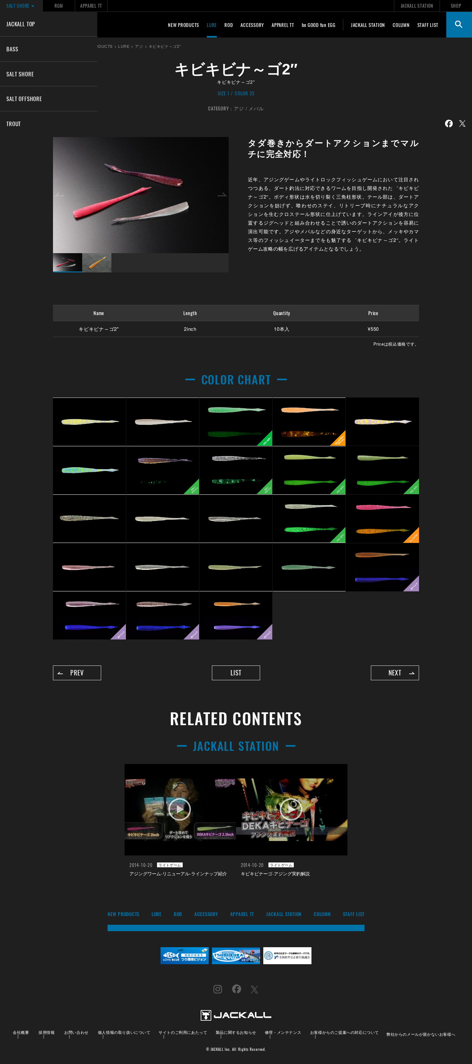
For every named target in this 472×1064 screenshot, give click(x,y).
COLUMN (401, 25)
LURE (212, 25)
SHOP (456, 5)
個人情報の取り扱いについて (124, 1032)
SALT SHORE (20, 73)
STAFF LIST (428, 25)
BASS (12, 48)
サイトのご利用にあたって (183, 1032)
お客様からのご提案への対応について (344, 1032)
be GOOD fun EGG (319, 25)
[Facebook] (449, 123)
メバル (256, 108)
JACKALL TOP (20, 23)
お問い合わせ (76, 1032)
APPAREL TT (91, 5)
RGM (59, 5)
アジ (239, 108)
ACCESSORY (252, 25)
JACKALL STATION (417, 5)
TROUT (13, 123)
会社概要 (21, 1032)
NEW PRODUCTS (183, 25)
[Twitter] (462, 123)
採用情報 (47, 1032)
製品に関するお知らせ (236, 1032)
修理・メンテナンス (283, 1032)
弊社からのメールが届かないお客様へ (421, 1034)
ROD (228, 25)
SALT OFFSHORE (24, 98)
